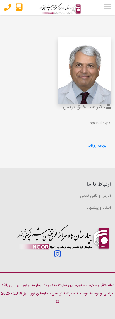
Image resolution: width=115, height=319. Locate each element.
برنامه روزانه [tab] (97, 145)
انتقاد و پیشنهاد (99, 208)
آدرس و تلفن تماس (95, 196)
